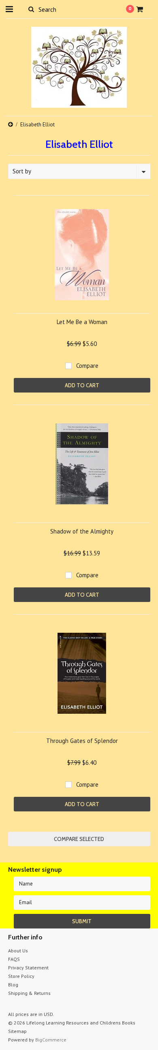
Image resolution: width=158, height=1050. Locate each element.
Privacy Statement (28, 968)
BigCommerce (50, 1040)
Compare (87, 365)
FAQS (14, 959)
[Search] (31, 8)
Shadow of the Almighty (81, 531)
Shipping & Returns (29, 993)
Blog (13, 985)
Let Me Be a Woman (82, 322)
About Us (18, 951)
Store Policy (21, 976)
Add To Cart (82, 385)
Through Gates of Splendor (82, 741)
